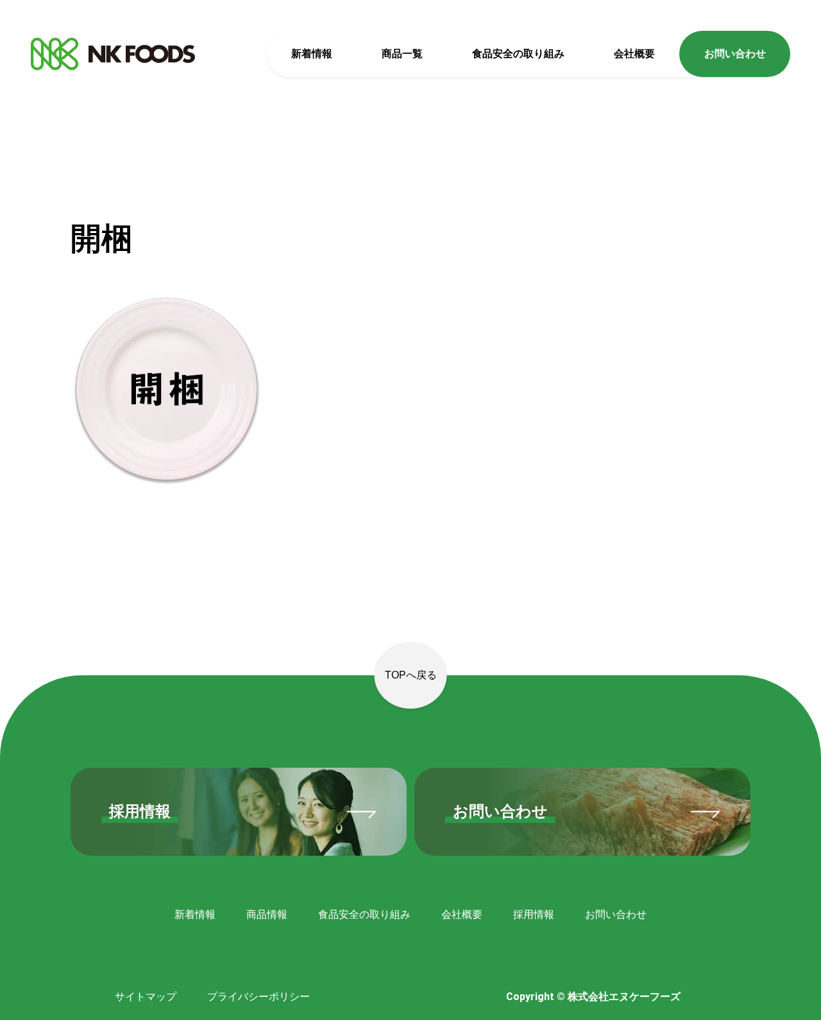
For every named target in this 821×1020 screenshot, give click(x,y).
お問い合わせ (735, 53)
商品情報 (266, 914)
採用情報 (533, 914)
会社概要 (634, 53)
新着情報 (311, 53)
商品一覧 (402, 53)
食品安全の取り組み (518, 53)
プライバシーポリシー (258, 996)
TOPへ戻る (411, 675)
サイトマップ (145, 996)
